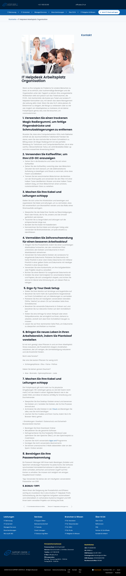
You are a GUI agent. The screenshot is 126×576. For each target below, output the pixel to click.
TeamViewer (109, 572)
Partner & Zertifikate (102, 530)
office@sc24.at (80, 4)
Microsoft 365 (8, 533)
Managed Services (40, 12)
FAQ (96, 527)
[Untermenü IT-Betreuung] (18, 12)
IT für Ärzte (69, 530)
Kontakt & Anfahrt (101, 533)
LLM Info (69, 571)
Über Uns (80, 571)
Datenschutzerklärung (59, 570)
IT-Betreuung (11, 12)
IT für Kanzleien (70, 520)
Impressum (47, 570)
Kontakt (74, 570)
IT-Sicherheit (25, 12)
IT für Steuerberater (71, 524)
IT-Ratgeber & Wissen (88, 12)
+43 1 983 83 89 (43, 4)
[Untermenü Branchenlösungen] (66, 12)
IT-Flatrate (38, 527)
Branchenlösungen (57, 12)
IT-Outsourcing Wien (41, 533)
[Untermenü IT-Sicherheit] (32, 12)
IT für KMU (68, 527)
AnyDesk (117, 572)
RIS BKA (99, 560)
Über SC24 (72, 12)
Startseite (12, 19)
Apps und (53, 441)
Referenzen (99, 524)
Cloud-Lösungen (39, 530)
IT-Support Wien (39, 520)
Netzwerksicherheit (41, 524)
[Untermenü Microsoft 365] (49, 12)
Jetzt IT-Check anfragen (109, 12)
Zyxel (118, 570)
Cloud (54, 409)
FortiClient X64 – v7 (108, 570)
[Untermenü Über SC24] (78, 12)
